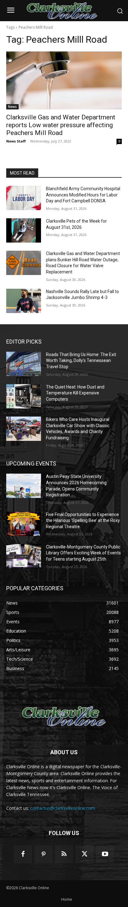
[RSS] (64, 854)
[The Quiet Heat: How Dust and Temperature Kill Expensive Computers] (23, 396)
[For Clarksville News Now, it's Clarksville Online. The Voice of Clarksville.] (64, 717)
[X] (84, 854)
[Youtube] (105, 854)
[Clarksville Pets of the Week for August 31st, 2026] (23, 230)
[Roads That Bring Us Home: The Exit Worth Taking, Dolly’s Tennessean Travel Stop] (23, 364)
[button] (119, 10)
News (12, 106)
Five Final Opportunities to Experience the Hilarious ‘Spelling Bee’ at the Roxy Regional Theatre (83, 520)
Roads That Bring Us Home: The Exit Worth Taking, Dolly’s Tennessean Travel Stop (81, 360)
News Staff (16, 141)
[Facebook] (23, 854)
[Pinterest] (43, 854)
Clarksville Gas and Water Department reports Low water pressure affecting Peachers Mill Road (60, 125)
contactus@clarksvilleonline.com (62, 808)
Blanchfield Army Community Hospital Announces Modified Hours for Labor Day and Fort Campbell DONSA (83, 194)
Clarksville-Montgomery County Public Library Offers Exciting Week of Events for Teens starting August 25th (83, 553)
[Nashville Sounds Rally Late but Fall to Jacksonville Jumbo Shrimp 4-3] (23, 301)
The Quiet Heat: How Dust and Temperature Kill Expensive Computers (75, 393)
